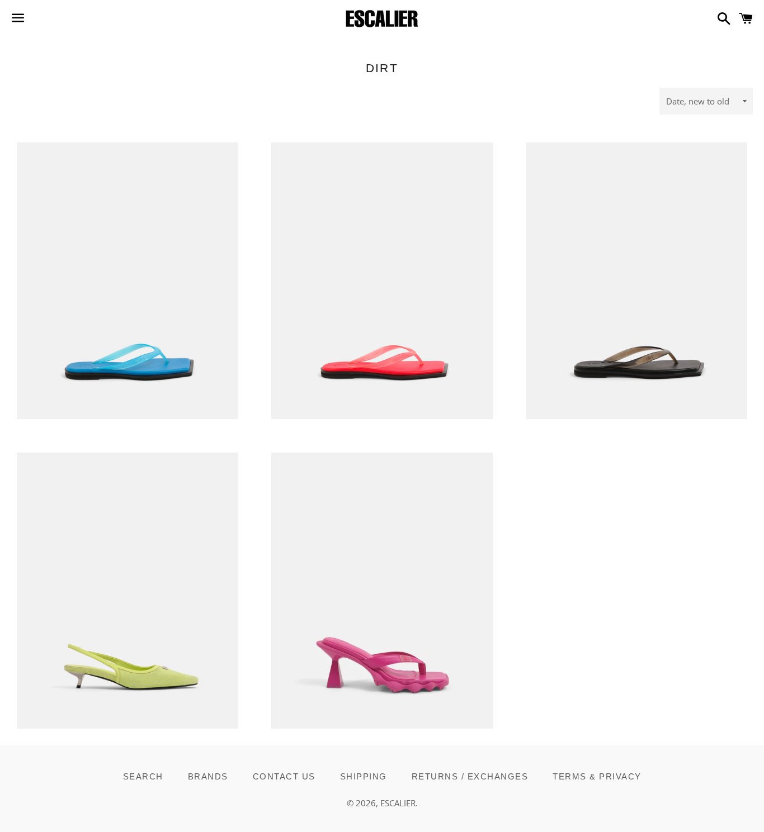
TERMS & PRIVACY (597, 776)
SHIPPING (363, 776)
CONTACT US (284, 776)
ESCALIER (398, 803)
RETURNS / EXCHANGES (470, 776)
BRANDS (208, 776)
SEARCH (143, 776)
